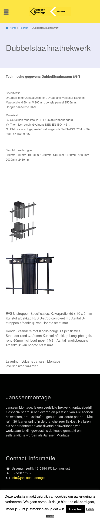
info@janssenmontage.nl (30, 477)
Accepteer (75, 509)
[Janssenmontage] (50, 11)
